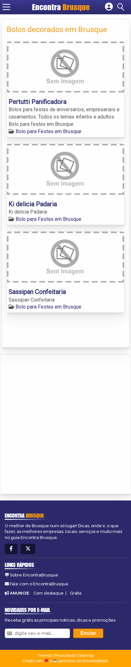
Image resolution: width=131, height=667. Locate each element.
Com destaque (48, 593)
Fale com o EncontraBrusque (39, 584)
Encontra (61, 7)
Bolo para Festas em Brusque (48, 131)
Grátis (75, 593)
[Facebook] (11, 549)
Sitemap (86, 655)
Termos (45, 655)
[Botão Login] (109, 7)
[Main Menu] (6, 7)
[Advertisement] (65, 422)
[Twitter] (28, 549)
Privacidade (65, 655)
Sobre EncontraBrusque (34, 575)
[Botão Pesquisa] (122, 7)
